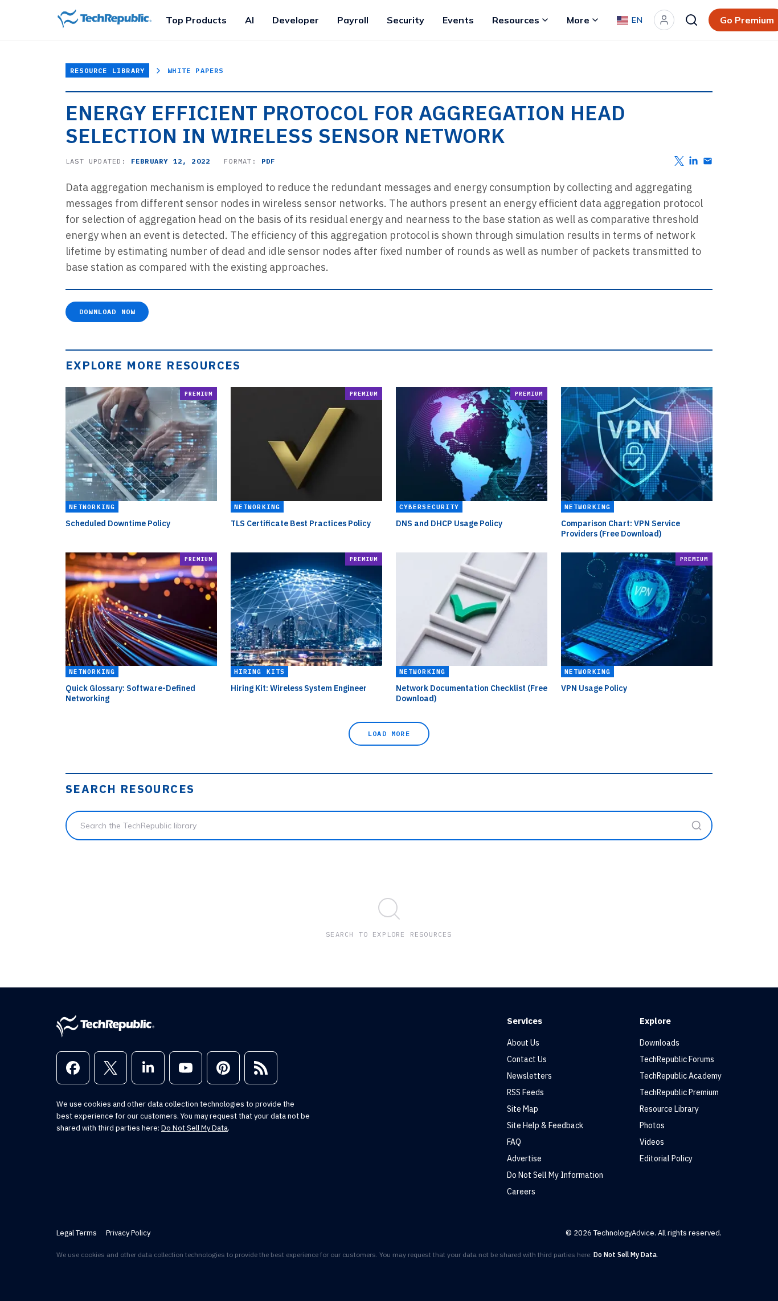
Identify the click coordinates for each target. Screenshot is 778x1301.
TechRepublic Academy (681, 1076)
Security (405, 20)
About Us (523, 1043)
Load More (389, 733)
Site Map (522, 1109)
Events (458, 20)
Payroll (352, 20)
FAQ (514, 1142)
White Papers (195, 70)
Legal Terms (76, 1233)
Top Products (196, 20)
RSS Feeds (525, 1092)
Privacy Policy (128, 1233)
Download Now (107, 311)
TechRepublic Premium (679, 1092)
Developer (295, 20)
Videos (652, 1142)
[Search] (691, 20)
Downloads (659, 1043)
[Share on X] (679, 161)
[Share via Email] (708, 161)
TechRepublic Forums (677, 1059)
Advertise (524, 1158)
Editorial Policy (666, 1158)
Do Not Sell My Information (555, 1175)
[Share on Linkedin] (693, 161)
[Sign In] (664, 20)
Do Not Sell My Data (194, 1128)
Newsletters (529, 1076)
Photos (652, 1125)
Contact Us (527, 1059)
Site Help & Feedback (545, 1125)
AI (249, 20)
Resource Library (107, 70)
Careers (521, 1191)
